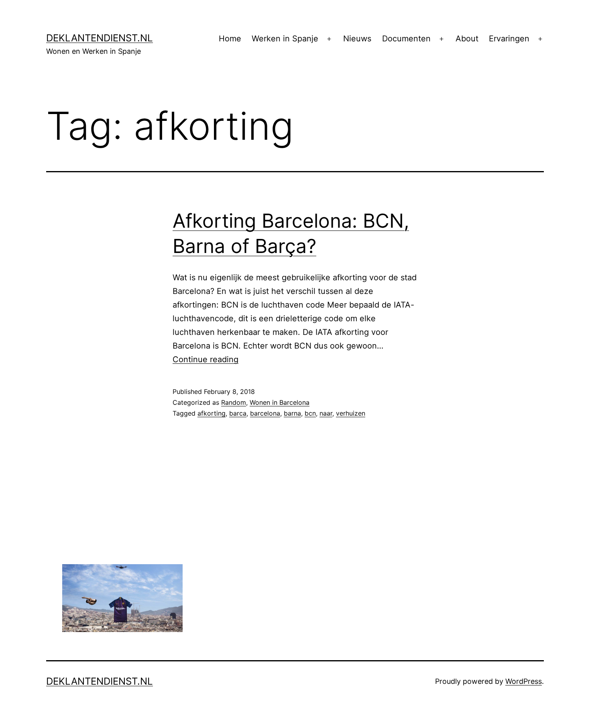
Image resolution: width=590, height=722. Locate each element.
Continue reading (205, 359)
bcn (310, 413)
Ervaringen (509, 38)
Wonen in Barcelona (279, 402)
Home (230, 38)
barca (237, 413)
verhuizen (350, 413)
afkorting (211, 413)
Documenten (406, 38)
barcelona (265, 413)
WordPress (523, 681)
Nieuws (357, 38)
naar (325, 413)
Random (233, 402)
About (467, 38)
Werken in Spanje (285, 38)
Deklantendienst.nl (99, 38)
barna (292, 413)
